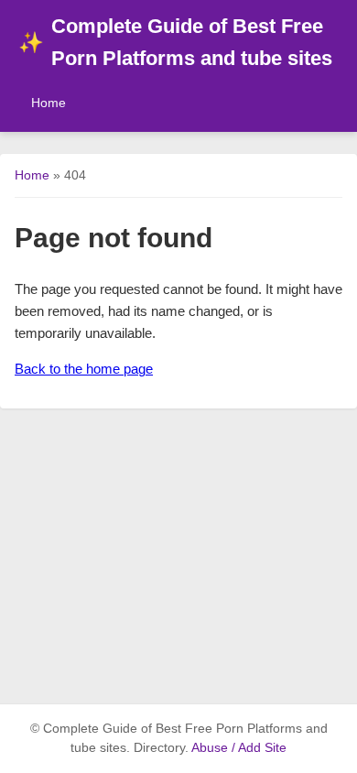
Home (48, 102)
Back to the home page (84, 368)
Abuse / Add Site (239, 748)
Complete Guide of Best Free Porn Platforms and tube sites (175, 42)
